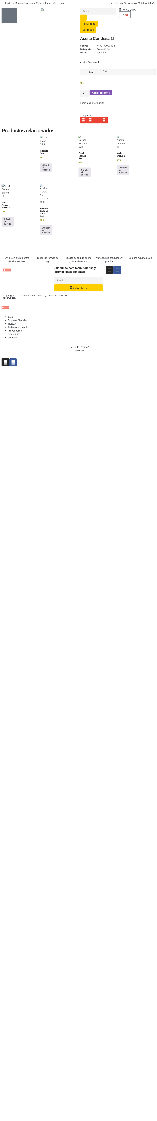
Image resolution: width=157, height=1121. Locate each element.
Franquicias (14, 334)
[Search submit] (83, 18)
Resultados (88, 23)
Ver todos (88, 29)
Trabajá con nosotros (19, 327)
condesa (101, 52)
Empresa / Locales (17, 320)
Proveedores (15, 330)
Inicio (10, 316)
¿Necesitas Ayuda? (78, 347)
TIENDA (12, 323)
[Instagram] (109, 270)
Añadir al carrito (101, 92)
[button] (83, 120)
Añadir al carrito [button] (46, 167)
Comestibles (103, 49)
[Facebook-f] (117, 270)
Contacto (12, 337)
